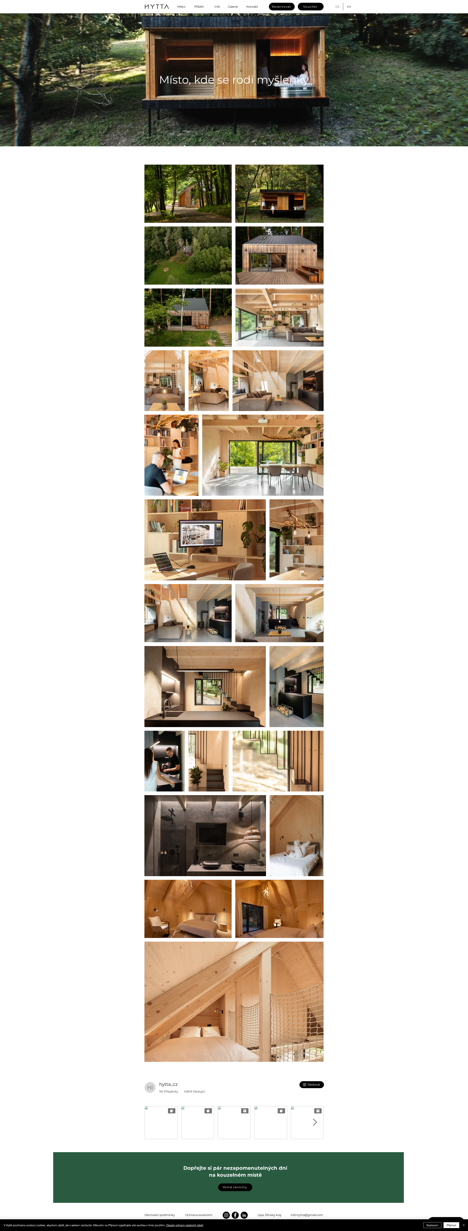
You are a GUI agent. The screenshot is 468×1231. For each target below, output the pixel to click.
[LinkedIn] (244, 1215)
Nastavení (432, 1225)
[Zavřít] (463, 1225)
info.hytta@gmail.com (307, 1215)
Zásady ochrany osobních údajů (184, 1225)
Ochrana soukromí (198, 1215)
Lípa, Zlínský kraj (269, 1215)
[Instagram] (226, 1215)
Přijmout (451, 1225)
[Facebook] (235, 1215)
